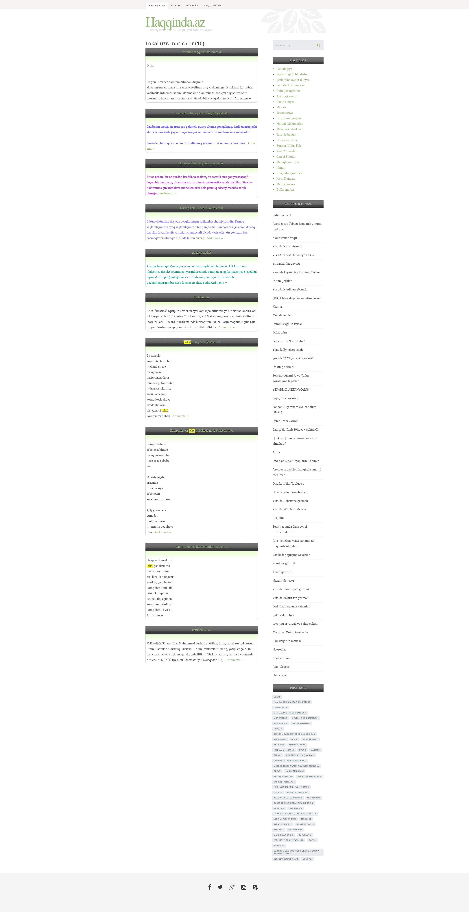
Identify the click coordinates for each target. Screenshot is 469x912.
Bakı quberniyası (283, 776)
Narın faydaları (295, 771)
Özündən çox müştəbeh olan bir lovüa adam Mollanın (296, 852)
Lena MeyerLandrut (285, 819)
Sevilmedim (280, 739)
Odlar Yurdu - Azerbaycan (290, 492)
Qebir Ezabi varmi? (285, 421)
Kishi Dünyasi (285, 179)
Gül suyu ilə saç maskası (300, 755)
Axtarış (192, 5)
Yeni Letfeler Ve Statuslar (289, 840)
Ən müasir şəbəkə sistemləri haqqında (202, 547)
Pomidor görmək (284, 563)
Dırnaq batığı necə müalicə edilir (201, 208)
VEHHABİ (307, 859)
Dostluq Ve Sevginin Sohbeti (290, 760)
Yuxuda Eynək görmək (288, 350)
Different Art (285, 190)
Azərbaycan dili (283, 572)
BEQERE (278, 518)
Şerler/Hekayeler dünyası (293, 80)
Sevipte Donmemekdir (310, 776)
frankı (277, 755)
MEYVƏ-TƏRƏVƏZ (301, 723)
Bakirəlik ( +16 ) (283, 615)
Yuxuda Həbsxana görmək (290, 501)
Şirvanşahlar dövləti (286, 264)
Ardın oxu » (168, 193)
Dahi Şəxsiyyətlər (288, 91)
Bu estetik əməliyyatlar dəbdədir (201, 163)
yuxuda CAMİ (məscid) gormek (293, 358)
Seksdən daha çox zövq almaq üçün (294, 734)
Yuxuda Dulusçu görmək (288, 797)
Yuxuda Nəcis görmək (287, 246)
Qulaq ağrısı (280, 332)
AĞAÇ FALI (279, 845)
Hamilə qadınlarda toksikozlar (292, 702)
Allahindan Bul (283, 824)
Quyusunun (314, 797)
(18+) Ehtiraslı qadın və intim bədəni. (297, 298)
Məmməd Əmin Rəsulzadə (290, 632)
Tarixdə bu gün (286, 135)
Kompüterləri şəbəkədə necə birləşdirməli (202, 431)
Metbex (281, 107)
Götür (312, 840)
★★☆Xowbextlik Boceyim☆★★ (293, 255)
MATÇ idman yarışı (283, 835)
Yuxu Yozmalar (286, 151)
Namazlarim (280, 723)
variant (315, 750)
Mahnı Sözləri (285, 184)
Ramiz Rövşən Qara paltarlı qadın (293, 803)
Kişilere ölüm (282, 658)
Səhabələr (295, 808)
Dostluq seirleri (283, 367)
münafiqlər (280, 718)
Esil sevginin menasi (287, 641)
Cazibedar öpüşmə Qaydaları (292, 555)
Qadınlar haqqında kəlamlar (291, 606)
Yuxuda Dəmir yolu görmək (291, 589)
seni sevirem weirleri (286, 859)
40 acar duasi (310, 739)
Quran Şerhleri (283, 281)
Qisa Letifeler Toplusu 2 (288, 483)
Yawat (294, 739)
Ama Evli (278, 829)
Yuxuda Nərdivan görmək (290, 289)
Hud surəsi (280, 675)
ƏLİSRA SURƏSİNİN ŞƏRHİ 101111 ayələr (295, 813)
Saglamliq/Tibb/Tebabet (292, 74)
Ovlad (302, 750)
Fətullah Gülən (202, 630)
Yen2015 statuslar (297, 792)
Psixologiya (284, 69)
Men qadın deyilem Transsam (290, 712)
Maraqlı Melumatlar (289, 124)
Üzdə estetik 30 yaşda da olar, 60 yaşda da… (201, 113)
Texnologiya (284, 113)
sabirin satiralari (284, 782)
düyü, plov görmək (285, 398)
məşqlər (306, 819)
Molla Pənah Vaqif (285, 238)
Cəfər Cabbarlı (282, 215)
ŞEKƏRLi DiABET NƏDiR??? (291, 390)
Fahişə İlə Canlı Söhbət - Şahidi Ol (295, 429)
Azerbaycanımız (287, 96)
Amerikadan (295, 829)
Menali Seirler (282, 315)
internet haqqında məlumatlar (202, 52)
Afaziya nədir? (201, 253)
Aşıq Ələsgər (281, 667)
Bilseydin (279, 808)
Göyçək (278, 728)
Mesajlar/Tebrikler (288, 129)
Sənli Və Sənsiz (306, 824)
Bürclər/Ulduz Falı (288, 146)
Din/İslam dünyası (288, 118)
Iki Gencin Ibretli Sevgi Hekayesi (291, 787)
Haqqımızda (213, 5)
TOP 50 (176, 5)
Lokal (277, 697)
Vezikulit (279, 744)
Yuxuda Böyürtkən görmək (290, 598)
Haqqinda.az (175, 21)
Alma (276, 452)
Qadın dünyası (285, 102)
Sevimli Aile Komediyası (305, 718)
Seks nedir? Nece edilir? (288, 341)
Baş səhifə (157, 5)
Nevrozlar (279, 649)
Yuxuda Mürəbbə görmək (289, 509)
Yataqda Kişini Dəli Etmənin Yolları (296, 272)
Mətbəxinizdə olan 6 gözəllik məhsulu (296, 766)
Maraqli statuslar (287, 162)
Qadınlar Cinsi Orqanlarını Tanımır (296, 461)
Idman (280, 168)
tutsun (278, 792)
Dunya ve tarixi (286, 140)
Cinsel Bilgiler (286, 157)
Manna (277, 307)
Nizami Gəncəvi (283, 581)
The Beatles (201, 297)
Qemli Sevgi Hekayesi (287, 324)
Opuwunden (280, 707)
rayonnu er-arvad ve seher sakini (295, 624)
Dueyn (277, 771)
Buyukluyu (305, 835)
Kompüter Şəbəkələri (202, 342)
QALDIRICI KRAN (297, 744)
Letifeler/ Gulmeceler (290, 85)
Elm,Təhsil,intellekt (289, 173)
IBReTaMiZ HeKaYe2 (284, 750)
